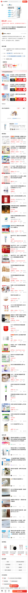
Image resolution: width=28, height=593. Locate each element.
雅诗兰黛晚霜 (8, 570)
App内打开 (15, 585)
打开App (25, 1)
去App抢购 (19, 591)
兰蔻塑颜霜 (7, 564)
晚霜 (8, 561)
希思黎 (7, 567)
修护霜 (20, 564)
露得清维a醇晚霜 (20, 561)
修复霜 (20, 570)
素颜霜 (20, 567)
